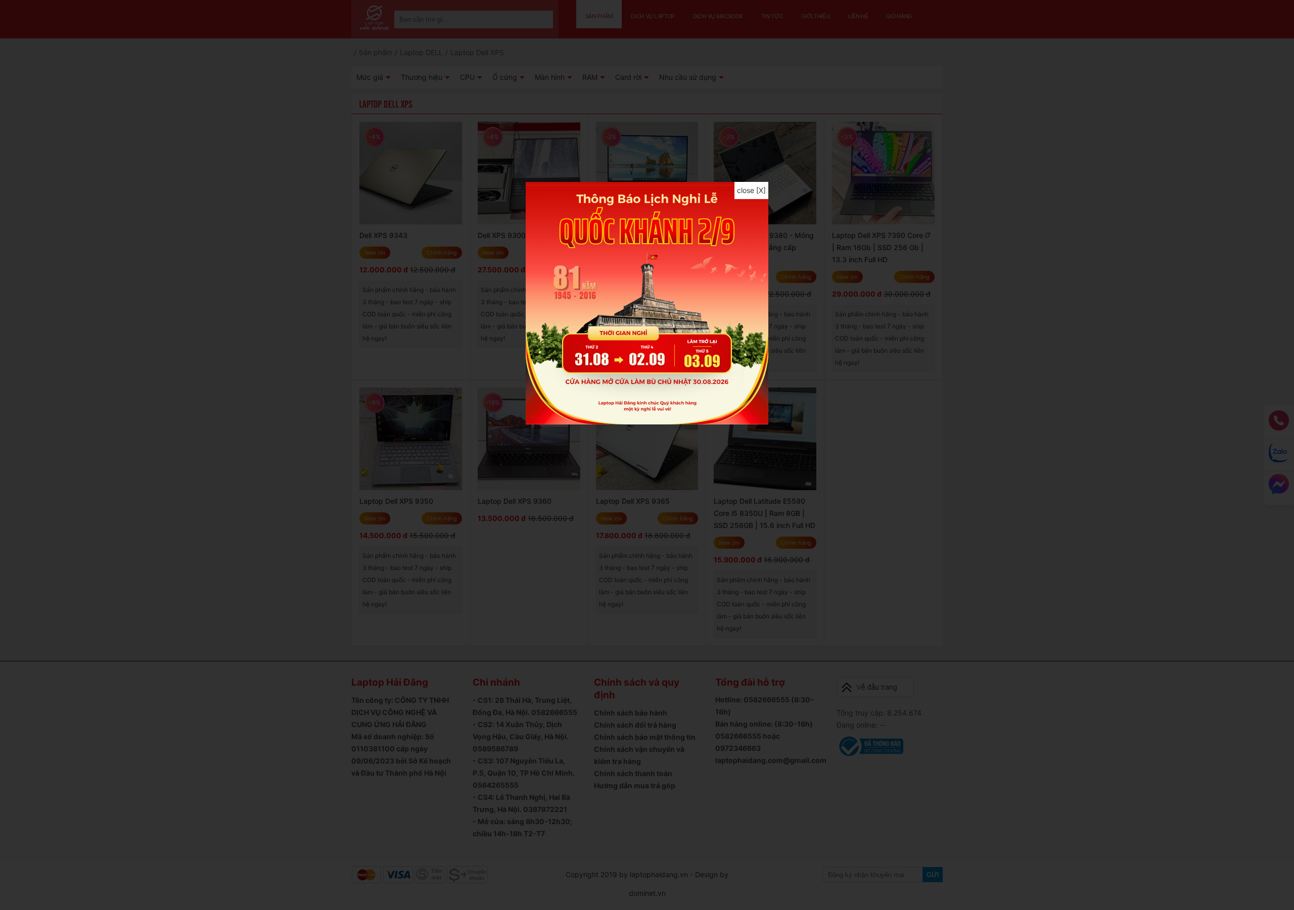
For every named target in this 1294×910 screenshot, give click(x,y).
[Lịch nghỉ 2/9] (647, 421)
